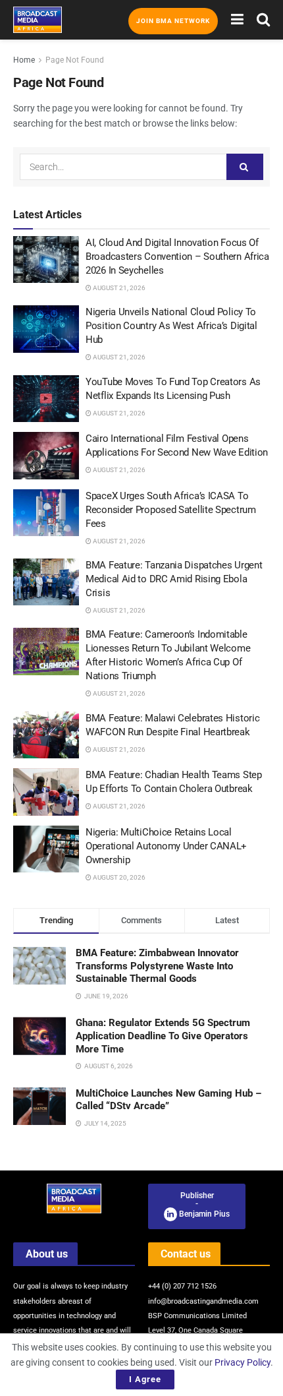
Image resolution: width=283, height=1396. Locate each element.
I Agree (145, 1379)
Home (24, 60)
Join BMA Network (173, 20)
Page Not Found (74, 60)
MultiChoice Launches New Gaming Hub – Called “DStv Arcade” (168, 1099)
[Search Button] (263, 20)
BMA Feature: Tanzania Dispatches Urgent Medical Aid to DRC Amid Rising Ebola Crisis (174, 579)
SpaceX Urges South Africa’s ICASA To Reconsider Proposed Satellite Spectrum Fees (171, 510)
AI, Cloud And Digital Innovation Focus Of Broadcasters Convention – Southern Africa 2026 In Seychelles (177, 256)
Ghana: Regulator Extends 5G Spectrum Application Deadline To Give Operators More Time (163, 1035)
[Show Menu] (237, 20)
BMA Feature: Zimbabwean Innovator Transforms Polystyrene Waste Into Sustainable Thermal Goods (157, 966)
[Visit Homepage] (37, 20)
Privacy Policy (242, 1362)
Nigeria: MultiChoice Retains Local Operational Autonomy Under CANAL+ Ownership (166, 846)
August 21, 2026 (118, 287)
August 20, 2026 (118, 877)
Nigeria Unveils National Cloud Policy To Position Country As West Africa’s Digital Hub (171, 326)
